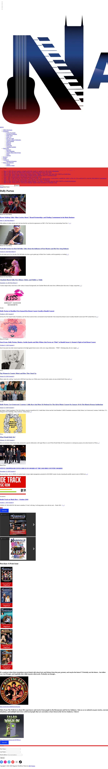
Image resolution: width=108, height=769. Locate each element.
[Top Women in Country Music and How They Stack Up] (13, 368)
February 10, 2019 (4, 439)
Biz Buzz (8, 150)
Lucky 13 (8, 137)
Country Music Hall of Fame (13, 152)
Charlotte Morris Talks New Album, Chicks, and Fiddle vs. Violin (21, 279)
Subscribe (4, 510)
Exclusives (6, 131)
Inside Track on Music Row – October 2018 (14, 499)
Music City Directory (8, 162)
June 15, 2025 (3, 220)
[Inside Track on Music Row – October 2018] (13, 494)
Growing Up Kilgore (11, 134)
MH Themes (32, 765)
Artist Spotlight (10, 141)
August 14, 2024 (4, 251)
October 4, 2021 (4, 313)
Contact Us (6, 159)
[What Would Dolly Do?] (13, 432)
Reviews (5, 157)
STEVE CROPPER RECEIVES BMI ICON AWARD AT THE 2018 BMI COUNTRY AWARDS (31, 468)
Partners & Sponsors (11, 161)
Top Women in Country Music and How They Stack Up (18, 373)
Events (5, 158)
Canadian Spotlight (11, 147)
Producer (8, 144)
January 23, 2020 (4, 407)
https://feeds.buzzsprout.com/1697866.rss (10, 739)
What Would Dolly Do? (7, 437)
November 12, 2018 (5, 471)
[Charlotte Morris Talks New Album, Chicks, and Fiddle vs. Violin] (13, 275)
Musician (8, 142)
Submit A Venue (10, 165)
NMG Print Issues (7, 130)
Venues (8, 164)
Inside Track (9, 135)
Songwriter (9, 145)
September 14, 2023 (5, 282)
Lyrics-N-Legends (10, 132)
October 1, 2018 (4, 502)
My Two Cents (10, 138)
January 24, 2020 (4, 376)
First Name (3, 748)
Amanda (10, 313)
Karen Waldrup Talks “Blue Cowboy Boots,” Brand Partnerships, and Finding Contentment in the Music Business (37, 217)
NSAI (7, 154)
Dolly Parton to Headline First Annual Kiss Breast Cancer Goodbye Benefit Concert (27, 310)
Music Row (6, 148)
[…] (70, 222)
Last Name (2, 751)
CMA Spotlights (10, 151)
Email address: (4, 754)
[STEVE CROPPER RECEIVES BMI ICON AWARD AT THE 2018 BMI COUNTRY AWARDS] (13, 463)
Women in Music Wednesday (13, 140)
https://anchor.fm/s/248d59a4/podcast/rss (10, 706)
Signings (8, 155)
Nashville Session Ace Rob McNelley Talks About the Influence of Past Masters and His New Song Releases (34, 248)
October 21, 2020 (4, 345)
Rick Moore (10, 220)
